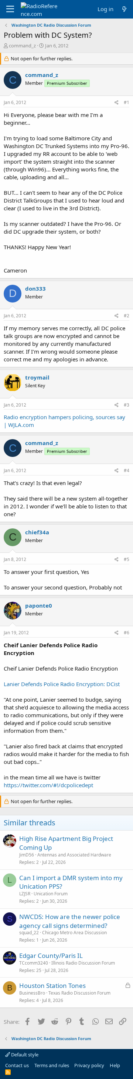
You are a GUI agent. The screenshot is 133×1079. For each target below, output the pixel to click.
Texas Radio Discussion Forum (79, 993)
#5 (126, 559)
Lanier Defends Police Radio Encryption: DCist (62, 684)
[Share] (116, 102)
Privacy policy (89, 1065)
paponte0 (38, 605)
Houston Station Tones (52, 985)
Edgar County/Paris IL (51, 955)
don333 (35, 288)
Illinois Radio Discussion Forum (83, 963)
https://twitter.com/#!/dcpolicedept (48, 785)
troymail (37, 377)
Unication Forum (51, 894)
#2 (126, 316)
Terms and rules (51, 1065)
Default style (24, 1054)
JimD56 (26, 855)
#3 (126, 405)
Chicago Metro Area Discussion (74, 932)
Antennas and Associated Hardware (74, 855)
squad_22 (29, 932)
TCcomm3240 (33, 963)
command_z (22, 45)
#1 (126, 102)
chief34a (37, 532)
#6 (126, 632)
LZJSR (24, 894)
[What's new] (124, 9)
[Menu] (10, 9)
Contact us (17, 1065)
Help (115, 1065)
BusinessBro (32, 993)
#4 (126, 470)
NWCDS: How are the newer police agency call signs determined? (69, 921)
